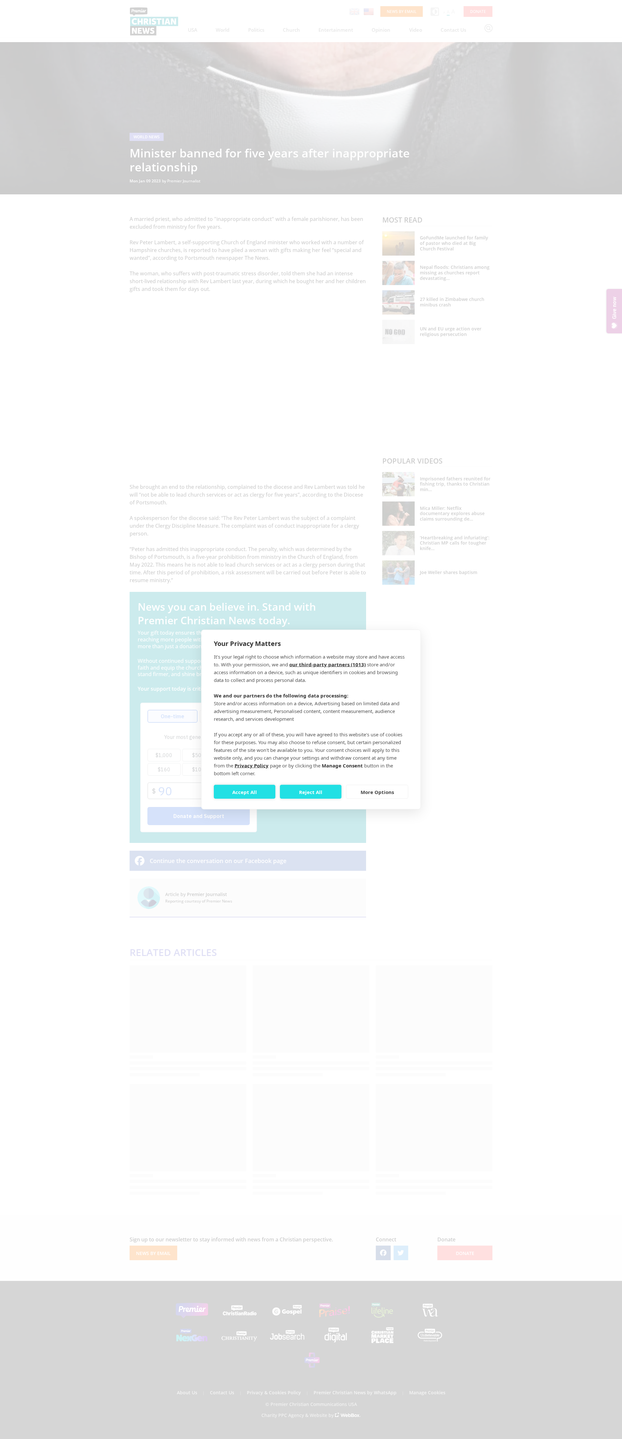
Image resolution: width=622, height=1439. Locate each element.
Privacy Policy (252, 765)
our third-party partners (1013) (327, 664)
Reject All (310, 792)
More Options (377, 792)
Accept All (244, 792)
